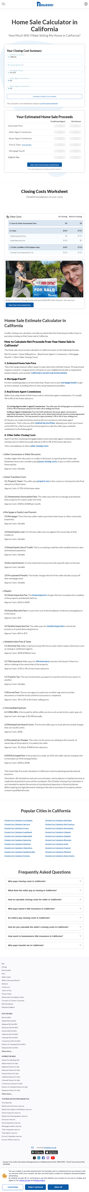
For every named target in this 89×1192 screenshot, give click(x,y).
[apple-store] (51, 1152)
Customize (13, 1187)
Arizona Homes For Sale (10, 1073)
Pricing (4, 967)
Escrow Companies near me (12, 1136)
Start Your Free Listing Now (20, 305)
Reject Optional (35, 1187)
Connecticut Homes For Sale (12, 1084)
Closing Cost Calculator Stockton (17, 844)
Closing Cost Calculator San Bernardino (19, 852)
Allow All (58, 1187)
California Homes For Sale (11, 1077)
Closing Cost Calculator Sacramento (59, 828)
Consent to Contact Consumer (13, 1001)
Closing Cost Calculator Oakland (58, 832)
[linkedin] (39, 1158)
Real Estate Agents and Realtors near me (17, 1109)
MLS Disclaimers (7, 1004)
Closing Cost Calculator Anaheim (58, 836)
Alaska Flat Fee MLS (9, 1021)
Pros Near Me (7, 1103)
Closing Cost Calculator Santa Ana (17, 840)
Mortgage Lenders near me (11, 1126)
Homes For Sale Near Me (10, 1060)
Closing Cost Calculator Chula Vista (18, 848)
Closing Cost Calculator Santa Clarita (59, 856)
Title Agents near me (9, 1133)
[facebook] (44, 1158)
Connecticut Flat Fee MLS (11, 1041)
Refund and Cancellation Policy (13, 997)
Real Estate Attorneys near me (13, 1106)
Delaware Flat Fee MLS (10, 1048)
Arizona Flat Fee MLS (9, 1031)
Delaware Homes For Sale (11, 1090)
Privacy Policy (39, 1180)
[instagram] (48, 1158)
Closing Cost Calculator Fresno (16, 828)
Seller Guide (6, 977)
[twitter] (35, 1158)
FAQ (3, 974)
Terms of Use (24, 1180)
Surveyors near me (8, 1119)
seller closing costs (39, 446)
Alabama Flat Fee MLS (9, 1024)
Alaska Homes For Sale (10, 1063)
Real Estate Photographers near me (15, 1116)
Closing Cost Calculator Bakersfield (18, 836)
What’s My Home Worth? (11, 980)
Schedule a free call (50, 1147)
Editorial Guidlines (8, 1007)
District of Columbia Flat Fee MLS (14, 1044)
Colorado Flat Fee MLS (10, 1038)
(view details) (26, 145)
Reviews (5, 984)
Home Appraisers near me (11, 1123)
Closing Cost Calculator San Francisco (60, 824)
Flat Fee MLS (6, 970)
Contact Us (6, 987)
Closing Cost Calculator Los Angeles (18, 820)
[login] (85, 3)
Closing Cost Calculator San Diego (58, 820)
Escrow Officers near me (11, 1140)
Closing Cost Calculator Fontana (17, 856)
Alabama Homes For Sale (10, 1067)
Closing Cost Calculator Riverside (58, 840)
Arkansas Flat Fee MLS (10, 1027)
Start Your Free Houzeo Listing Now (44, 165)
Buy (3, 964)
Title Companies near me (11, 1130)
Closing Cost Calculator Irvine (56, 844)
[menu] (3, 3)
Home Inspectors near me (11, 1113)
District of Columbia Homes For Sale (15, 1087)
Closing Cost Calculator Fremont (58, 848)
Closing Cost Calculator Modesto (58, 852)
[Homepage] (44, 4)
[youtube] (53, 1158)
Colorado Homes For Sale (11, 1080)
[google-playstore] (37, 1152)
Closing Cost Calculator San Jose (17, 824)
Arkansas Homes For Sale (11, 1070)
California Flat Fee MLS (10, 1034)
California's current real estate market (49, 373)
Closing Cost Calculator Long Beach (18, 832)
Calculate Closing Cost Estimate (44, 96)
